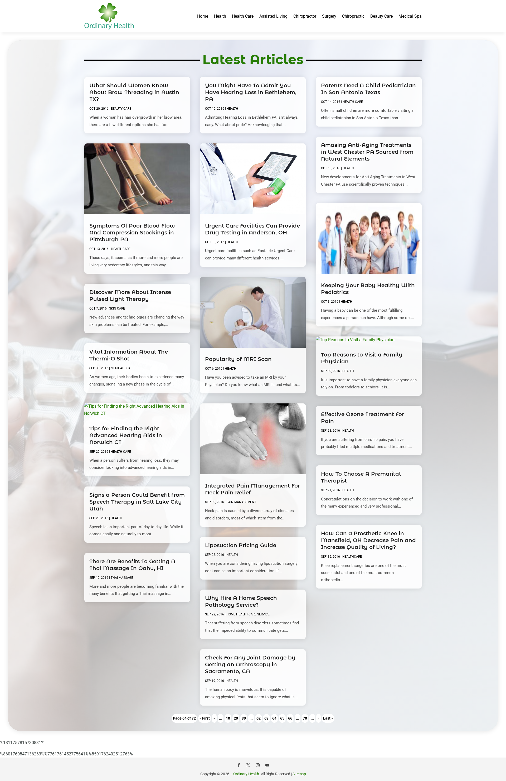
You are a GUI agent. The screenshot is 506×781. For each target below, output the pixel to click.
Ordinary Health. (246, 774)
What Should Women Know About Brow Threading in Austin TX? (134, 92)
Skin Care (117, 308)
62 (258, 718)
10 (228, 718)
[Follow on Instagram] (257, 765)
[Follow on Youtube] (267, 765)
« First (205, 718)
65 (282, 718)
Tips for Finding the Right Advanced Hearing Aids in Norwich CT (125, 435)
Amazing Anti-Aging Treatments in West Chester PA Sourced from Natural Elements (367, 152)
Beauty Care (381, 16)
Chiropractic (353, 16)
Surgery (329, 16)
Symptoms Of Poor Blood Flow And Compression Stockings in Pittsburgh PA (132, 233)
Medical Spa (410, 16)
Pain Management (241, 502)
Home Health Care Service (248, 614)
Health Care (243, 16)
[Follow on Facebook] (238, 765)
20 (236, 718)
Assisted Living (273, 16)
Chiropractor (304, 16)
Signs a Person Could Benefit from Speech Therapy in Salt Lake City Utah (137, 502)
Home (202, 16)
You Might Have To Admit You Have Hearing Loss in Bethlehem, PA (250, 92)
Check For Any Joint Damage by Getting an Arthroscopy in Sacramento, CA (250, 664)
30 (244, 718)
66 (290, 718)
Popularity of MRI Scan (238, 359)
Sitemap (299, 774)
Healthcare (120, 249)
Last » (328, 718)
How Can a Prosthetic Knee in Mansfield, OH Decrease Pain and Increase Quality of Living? (368, 540)
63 (266, 718)
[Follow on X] (248, 765)
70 (305, 718)
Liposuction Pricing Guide (240, 545)
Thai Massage (122, 578)
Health (220, 16)
